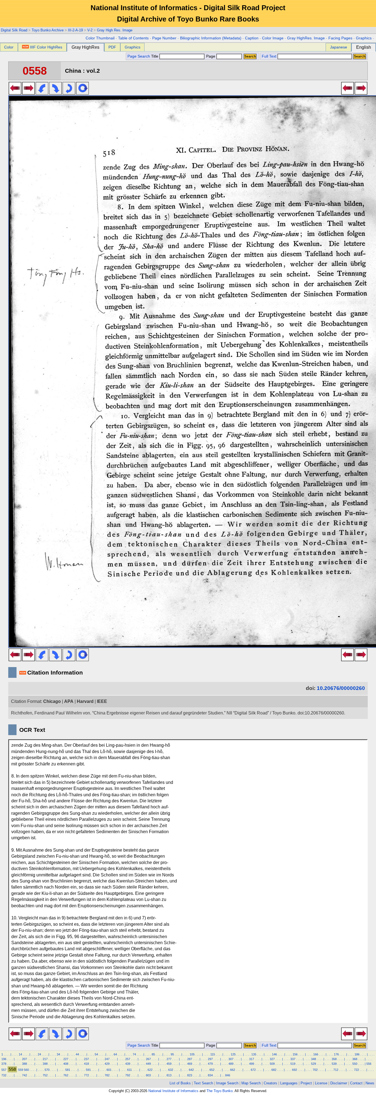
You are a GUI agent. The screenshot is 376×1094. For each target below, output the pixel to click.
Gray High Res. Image (114, 30)
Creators (270, 1083)
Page (210, 56)
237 (86, 1059)
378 (3, 1063)
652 (211, 1069)
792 (127, 1075)
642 (191, 1069)
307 (230, 1059)
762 (65, 1075)
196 (3, 1059)
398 (45, 1063)
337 (292, 1059)
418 (86, 1063)
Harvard (85, 701)
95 (172, 1054)
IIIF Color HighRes (46, 47)
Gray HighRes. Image (306, 38)
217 (45, 1059)
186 (357, 1054)
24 (39, 1054)
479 (210, 1063)
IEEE (102, 701)
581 (67, 1069)
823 (189, 1075)
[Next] (28, 93)
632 (170, 1069)
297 (210, 1059)
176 (336, 1054)
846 (227, 1075)
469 (189, 1063)
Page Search (138, 56)
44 (77, 1054)
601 (109, 1069)
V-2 (89, 30)
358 (334, 1059)
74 (134, 1054)
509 (272, 1063)
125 (233, 1054)
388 (24, 1063)
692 (294, 1069)
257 (127, 1059)
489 (230, 1063)
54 (96, 1054)
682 (273, 1069)
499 (251, 1063)
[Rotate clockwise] (55, 93)
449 (148, 1063)
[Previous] (15, 93)
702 (315, 1069)
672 (253, 1069)
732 (3, 1075)
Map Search (251, 1083)
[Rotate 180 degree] (68, 93)
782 (107, 1075)
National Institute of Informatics (173, 1091)
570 (47, 1069)
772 (86, 1075)
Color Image (273, 38)
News (370, 1083)
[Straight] (82, 93)
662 (232, 1069)
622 (150, 1069)
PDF (112, 47)
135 (253, 1054)
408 (65, 1063)
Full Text (269, 56)
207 (24, 1059)
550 (354, 1063)
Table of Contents (133, 38)
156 (295, 1054)
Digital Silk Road (14, 30)
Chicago (52, 701)
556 (368, 1063)
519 (292, 1063)
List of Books (180, 1083)
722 (356, 1069)
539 (334, 1063)
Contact (356, 1083)
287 (189, 1059)
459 (169, 1063)
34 (58, 1054)
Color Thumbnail (100, 38)
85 (153, 1054)
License (321, 1083)
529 (313, 1063)
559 (20, 1069)
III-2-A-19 (75, 30)
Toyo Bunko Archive (48, 30)
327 (272, 1059)
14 (20, 1054)
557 (3, 1069)
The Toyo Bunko (219, 1091)
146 (274, 1054)
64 (115, 1054)
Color (8, 47)
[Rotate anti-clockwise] (42, 93)
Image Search (227, 1083)
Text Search (203, 1083)
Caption (251, 38)
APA (68, 701)
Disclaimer (338, 1083)
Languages (289, 1083)
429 (107, 1063)
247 (107, 1059)
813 (169, 1075)
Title (155, 56)
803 (148, 1075)
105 (192, 1054)
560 (26, 1069)
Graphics (364, 38)
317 (251, 1059)
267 (148, 1059)
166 (315, 1054)
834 (210, 1075)
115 (212, 1054)
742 (24, 1075)
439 (127, 1063)
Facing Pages (340, 38)
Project (306, 1083)
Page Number (164, 38)
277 (169, 1059)
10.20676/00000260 (341, 688)
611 (129, 1069)
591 (88, 1069)
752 (45, 1075)
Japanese (338, 47)
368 (354, 1059)
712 (335, 1069)
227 (65, 1059)
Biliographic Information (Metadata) (210, 38)
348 (313, 1059)
